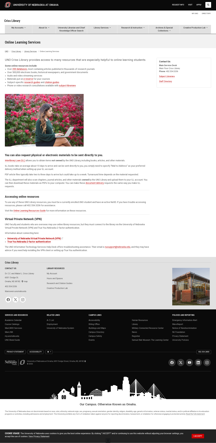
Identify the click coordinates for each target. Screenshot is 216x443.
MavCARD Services (13, 328)
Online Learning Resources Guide (29, 210)
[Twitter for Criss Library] (15, 300)
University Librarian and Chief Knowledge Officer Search (71, 29)
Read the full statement (195, 414)
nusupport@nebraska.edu (117, 247)
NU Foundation (178, 332)
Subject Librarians (167, 76)
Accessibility (94, 320)
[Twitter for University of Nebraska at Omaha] (180, 362)
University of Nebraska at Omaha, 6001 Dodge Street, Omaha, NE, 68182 (55, 361)
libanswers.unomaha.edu (15, 291)
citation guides (52, 82)
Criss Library (12, 21)
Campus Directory (96, 332)
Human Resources (140, 320)
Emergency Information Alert (184, 320)
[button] (18, 29)
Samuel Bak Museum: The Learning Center (150, 340)
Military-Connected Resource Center (148, 328)
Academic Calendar (13, 320)
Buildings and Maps (97, 328)
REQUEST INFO (178, 5)
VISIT (190, 5)
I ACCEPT (198, 436)
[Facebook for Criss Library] (8, 300)
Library (135, 324)
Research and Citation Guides (59, 283)
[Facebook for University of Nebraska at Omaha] (172, 362)
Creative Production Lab (57, 288)
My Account (52, 273)
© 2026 (30, 364)
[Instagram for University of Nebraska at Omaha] (207, 362)
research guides (32, 82)
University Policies (180, 340)
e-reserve (28, 79)
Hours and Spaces (55, 278)
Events (92, 340)
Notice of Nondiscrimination (184, 328)
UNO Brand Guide (12, 340)
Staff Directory (165, 81)
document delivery (95, 183)
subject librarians (67, 85)
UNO (6, 51)
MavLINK (9, 332)
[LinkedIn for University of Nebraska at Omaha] (198, 362)
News (134, 332)
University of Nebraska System (60, 328)
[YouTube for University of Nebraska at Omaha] (189, 362)
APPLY (198, 5)
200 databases (19, 69)
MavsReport (177, 324)
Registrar (136, 336)
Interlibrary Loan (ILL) (15, 160)
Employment (52, 324)
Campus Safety (95, 336)
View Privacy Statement (38, 436)
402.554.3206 (11, 286)
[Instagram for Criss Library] (23, 300)
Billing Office (94, 324)
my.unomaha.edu (12, 336)
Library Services (30, 51)
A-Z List (50, 320)
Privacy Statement (180, 336)
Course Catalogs (12, 324)
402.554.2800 (203, 352)
